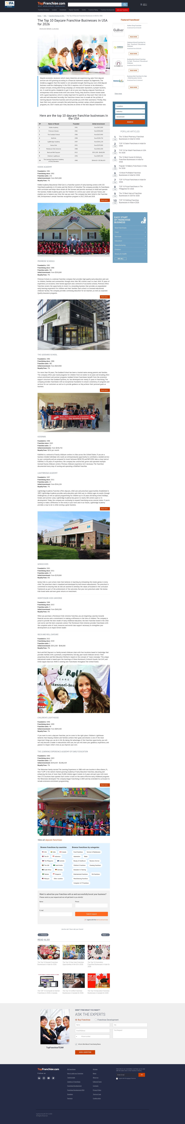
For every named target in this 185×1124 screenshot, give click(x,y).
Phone (77, 901)
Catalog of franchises (73, 1082)
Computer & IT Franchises (81, 883)
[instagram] (44, 1079)
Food (117, 232)
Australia (61, 861)
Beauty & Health (121, 254)
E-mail (41, 910)
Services (118, 236)
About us (95, 1077)
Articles (95, 1069)
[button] (143, 4)
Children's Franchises (80, 865)
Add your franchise (122, 10)
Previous (43, 935)
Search (130, 122)
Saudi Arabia (59, 865)
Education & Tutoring (80, 870)
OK (142, 1075)
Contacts (95, 1086)
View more (118, 94)
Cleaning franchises (95, 865)
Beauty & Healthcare (80, 861)
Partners (70, 1098)
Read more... (105, 200)
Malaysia (46, 878)
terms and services (102, 920)
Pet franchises (96, 874)
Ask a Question (85, 1052)
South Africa (47, 870)
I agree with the (97, 920)
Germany (60, 870)
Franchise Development (107, 10)
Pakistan (46, 874)
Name (41, 901)
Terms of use (97, 1094)
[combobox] (130, 106)
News (94, 1073)
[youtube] (48, 1079)
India (54, 852)
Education (118, 241)
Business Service (94, 861)
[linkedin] (39, 1079)
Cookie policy (97, 1098)
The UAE (46, 865)
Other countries (58, 878)
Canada (64, 852)
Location (54, 10)
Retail (85, 856)
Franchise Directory (43, 10)
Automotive (77, 856)
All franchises (71, 1069)
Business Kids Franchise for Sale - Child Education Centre (137, 78)
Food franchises (78, 852)
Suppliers (70, 1094)
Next (105, 935)
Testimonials (71, 1077)
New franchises (120, 228)
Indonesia (57, 856)
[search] (125, 4)
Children (118, 249)
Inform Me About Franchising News (89, 1044)
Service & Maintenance (93, 852)
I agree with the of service (127, 1078)
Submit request (91, 914)
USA (45, 852)
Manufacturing (120, 245)
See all (121, 259)
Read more (133, 36)
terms (128, 1078)
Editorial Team (97, 1082)
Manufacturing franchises (81, 878)
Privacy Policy (97, 1090)
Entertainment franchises (81, 874)
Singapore (58, 874)
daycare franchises (53, 839)
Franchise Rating (93, 10)
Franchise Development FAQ (75, 1090)
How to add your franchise (75, 1073)
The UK (46, 856)
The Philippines (48, 861)
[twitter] (53, 1079)
